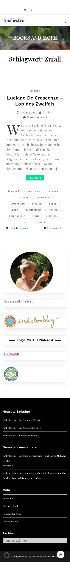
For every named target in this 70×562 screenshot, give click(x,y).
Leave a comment (37, 117)
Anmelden (8, 498)
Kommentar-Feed (12, 513)
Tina (48, 112)
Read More (35, 177)
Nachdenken (34, 210)
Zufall (41, 222)
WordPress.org (10, 521)
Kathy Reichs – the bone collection (20, 435)
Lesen (14, 210)
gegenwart (43, 197)
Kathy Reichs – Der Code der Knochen (22, 420)
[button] (6, 555)
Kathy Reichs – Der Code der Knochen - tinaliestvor (29, 455)
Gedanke (23, 197)
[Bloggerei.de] (11, 353)
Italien (37, 203)
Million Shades (52, 556)
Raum (35, 216)
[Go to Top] (61, 554)
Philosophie (17, 216)
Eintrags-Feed (10, 506)
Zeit (26, 222)
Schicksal (52, 216)
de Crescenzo (31, 191)
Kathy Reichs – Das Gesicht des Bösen (22, 427)
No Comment (54, 227)
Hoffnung (18, 203)
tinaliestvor (15, 20)
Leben (53, 203)
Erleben (53, 191)
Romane (35, 91)
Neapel (53, 210)
